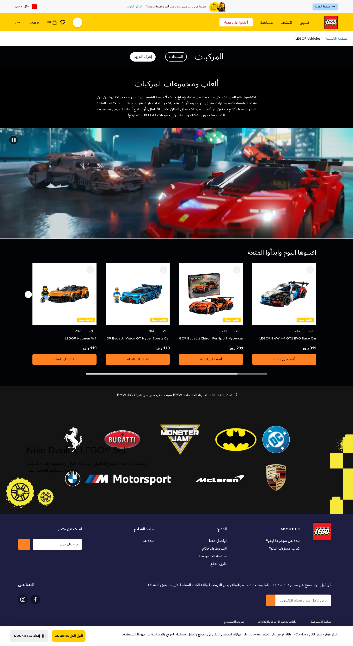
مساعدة (266, 22)
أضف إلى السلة (284, 359)
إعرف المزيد (143, 57)
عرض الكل (237, 253)
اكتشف (286, 22)
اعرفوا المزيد (134, 7)
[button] (29, 636)
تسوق (304, 22)
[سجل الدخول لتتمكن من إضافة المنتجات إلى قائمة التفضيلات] (310, 270)
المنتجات (176, 57)
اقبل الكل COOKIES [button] (69, 636)
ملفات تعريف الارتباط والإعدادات (277, 622)
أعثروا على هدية (236, 22)
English (35, 22)
